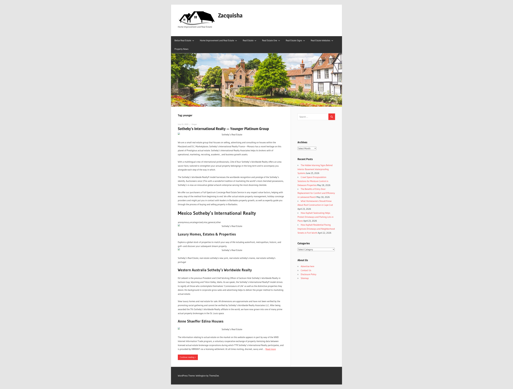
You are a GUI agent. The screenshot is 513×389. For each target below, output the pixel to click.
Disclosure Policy (308, 274)
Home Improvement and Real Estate (217, 40)
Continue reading (187, 357)
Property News (181, 49)
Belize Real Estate (182, 40)
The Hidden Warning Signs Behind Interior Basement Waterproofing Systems (315, 169)
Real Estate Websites (320, 40)
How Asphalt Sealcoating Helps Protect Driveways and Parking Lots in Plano (315, 216)
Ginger (194, 124)
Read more (270, 349)
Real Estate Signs (294, 40)
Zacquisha (230, 15)
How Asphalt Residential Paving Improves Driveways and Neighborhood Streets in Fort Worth (316, 228)
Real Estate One (269, 40)
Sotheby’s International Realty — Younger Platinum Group (223, 128)
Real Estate (248, 40)
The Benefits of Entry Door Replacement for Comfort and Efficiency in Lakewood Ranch (316, 193)
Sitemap (305, 278)
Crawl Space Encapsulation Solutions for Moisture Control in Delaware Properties (313, 181)
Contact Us (306, 270)
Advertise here (307, 266)
